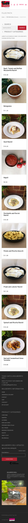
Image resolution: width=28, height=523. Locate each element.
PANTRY (4, 433)
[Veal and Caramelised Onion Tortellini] (14, 343)
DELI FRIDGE (5, 427)
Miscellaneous (5, 438)
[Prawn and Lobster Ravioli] (14, 271)
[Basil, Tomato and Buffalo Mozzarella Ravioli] (14, 53)
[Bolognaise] (14, 90)
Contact (4, 397)
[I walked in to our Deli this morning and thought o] (14, 492)
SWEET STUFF (5, 435)
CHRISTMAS (5, 415)
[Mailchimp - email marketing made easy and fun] (14, 465)
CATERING (4, 420)
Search (22, 27)
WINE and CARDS (6, 422)
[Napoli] (14, 162)
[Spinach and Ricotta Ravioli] (14, 307)
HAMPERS (4, 417)
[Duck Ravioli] (14, 126)
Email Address (5, 452)
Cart (3, 399)
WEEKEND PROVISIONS (7, 430)
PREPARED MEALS (8, 425)
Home (3, 17)
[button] (23, 4)
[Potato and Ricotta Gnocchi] (14, 235)
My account (5, 404)
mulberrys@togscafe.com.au (10, 385)
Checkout (4, 402)
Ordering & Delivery (7, 394)
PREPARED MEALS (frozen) (12, 17)
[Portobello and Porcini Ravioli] (14, 198)
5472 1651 (5, 383)
